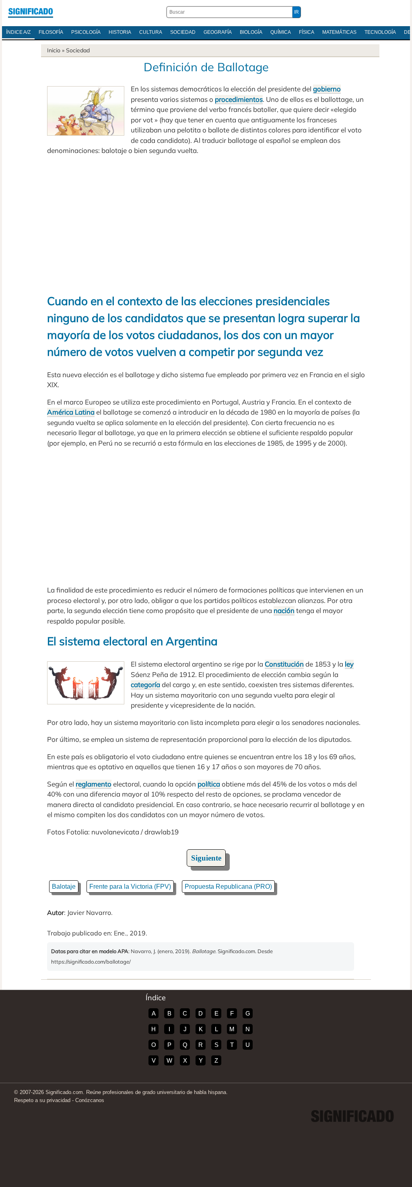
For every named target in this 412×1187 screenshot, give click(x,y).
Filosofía (51, 32)
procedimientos (239, 99)
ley (349, 664)
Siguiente (206, 858)
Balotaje (64, 886)
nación (284, 610)
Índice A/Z (18, 32)
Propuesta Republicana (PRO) (228, 886)
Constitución (284, 664)
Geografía (218, 32)
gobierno (327, 89)
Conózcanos (89, 1100)
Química (280, 32)
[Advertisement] (206, 224)
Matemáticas (339, 32)
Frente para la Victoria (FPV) (130, 886)
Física (306, 32)
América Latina (71, 412)
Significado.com (30, 12)
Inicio (53, 50)
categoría (145, 684)
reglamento (93, 784)
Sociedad (183, 32)
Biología (251, 32)
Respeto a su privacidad (42, 1100)
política (209, 784)
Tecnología (380, 32)
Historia (120, 32)
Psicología (86, 32)
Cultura (150, 32)
